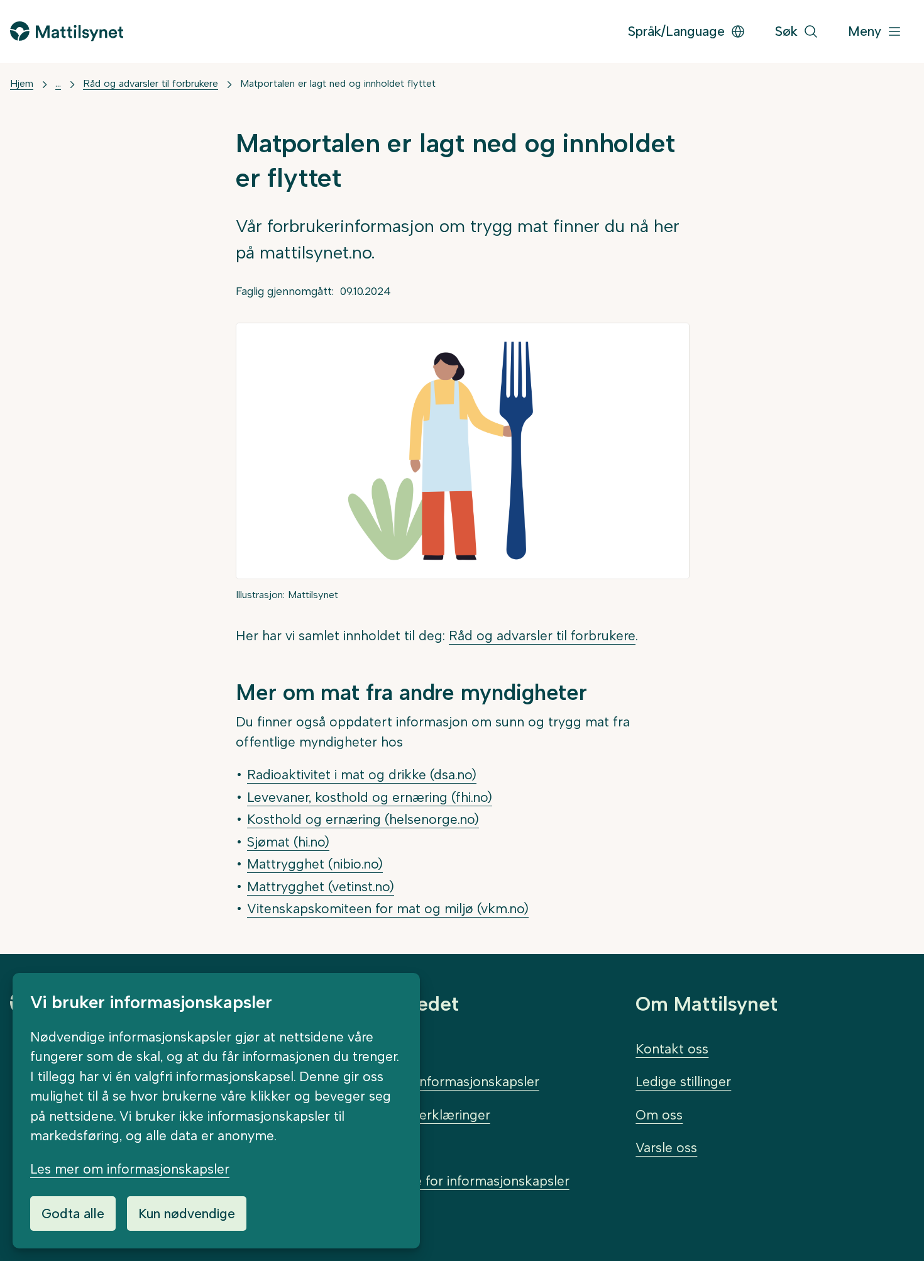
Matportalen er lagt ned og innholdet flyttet (338, 83)
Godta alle (72, 1213)
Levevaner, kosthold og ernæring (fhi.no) (369, 797)
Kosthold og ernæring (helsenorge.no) (363, 819)
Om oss (659, 1115)
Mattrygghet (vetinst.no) (320, 886)
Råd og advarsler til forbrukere (150, 83)
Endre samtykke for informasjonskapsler (446, 1181)
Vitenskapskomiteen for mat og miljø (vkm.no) (388, 908)
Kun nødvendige (186, 1213)
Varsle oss (666, 1147)
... (58, 83)
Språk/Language (676, 31)
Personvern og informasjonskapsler (431, 1081)
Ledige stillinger (683, 1081)
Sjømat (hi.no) (288, 842)
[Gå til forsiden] (66, 31)
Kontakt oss (671, 1049)
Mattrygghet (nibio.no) (315, 864)
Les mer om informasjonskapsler (129, 1169)
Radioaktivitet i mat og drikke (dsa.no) (361, 774)
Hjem (21, 83)
